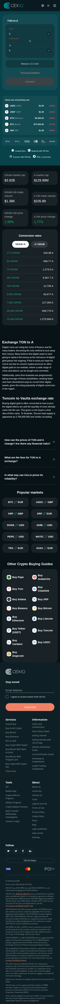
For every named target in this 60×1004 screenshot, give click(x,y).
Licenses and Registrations (16, 960)
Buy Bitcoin (11, 732)
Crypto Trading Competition (39, 767)
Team (34, 799)
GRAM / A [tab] (20, 244)
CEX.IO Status (30, 860)
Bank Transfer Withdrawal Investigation (12, 814)
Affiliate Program (13, 802)
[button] (30, 441)
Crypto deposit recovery (17, 806)
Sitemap (36, 837)
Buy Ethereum (12, 736)
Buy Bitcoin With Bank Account (16, 751)
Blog (34, 824)
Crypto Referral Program (13, 797)
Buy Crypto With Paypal (16, 745)
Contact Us (37, 795)
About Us (36, 786)
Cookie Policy (38, 816)
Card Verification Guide (43, 754)
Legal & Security (39, 803)
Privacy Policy (38, 812)
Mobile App (11, 791)
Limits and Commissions (38, 725)
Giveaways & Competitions (38, 760)
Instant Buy (11, 724)
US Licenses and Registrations (17, 906)
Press (34, 820)
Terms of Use (38, 808)
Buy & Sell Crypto (14, 728)
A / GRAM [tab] (39, 244)
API (7, 786)
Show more (11, 771)
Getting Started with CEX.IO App (41, 741)
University (36, 791)
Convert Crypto (13, 821)
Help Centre (37, 833)
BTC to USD (11, 740)
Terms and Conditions (30, 73)
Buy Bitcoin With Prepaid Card (13, 758)
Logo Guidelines (39, 829)
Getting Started (39, 735)
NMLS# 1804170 (22, 894)
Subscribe (30, 707)
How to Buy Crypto (40, 731)
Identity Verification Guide (41, 748)
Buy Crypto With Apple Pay (16, 765)
